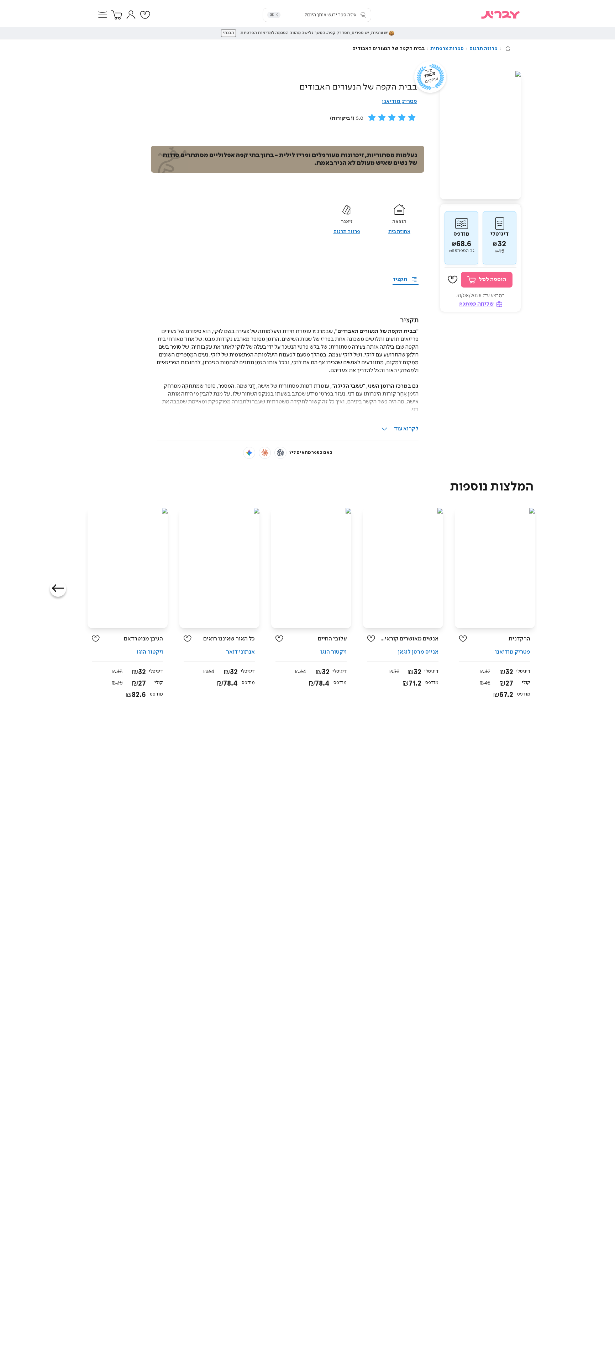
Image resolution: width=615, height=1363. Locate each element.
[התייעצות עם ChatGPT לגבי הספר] (280, 453)
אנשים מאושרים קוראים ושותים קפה (409, 638)
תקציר (400, 279)
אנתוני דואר (240, 652)
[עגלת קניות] (116, 15)
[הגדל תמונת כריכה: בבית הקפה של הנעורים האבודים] (480, 135)
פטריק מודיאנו (399, 101)
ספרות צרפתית (447, 49)
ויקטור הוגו (333, 652)
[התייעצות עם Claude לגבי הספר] (265, 453)
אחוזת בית (399, 232)
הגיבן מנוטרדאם (143, 638)
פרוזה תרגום (483, 49)
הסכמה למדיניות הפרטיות (264, 33)
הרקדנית (519, 638)
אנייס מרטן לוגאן (418, 652)
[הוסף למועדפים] (452, 279)
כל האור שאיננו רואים (229, 638)
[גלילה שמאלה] (58, 588)
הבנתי (228, 33)
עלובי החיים (332, 638)
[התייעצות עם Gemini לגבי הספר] (249, 453)
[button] (102, 15)
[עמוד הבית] (507, 48)
